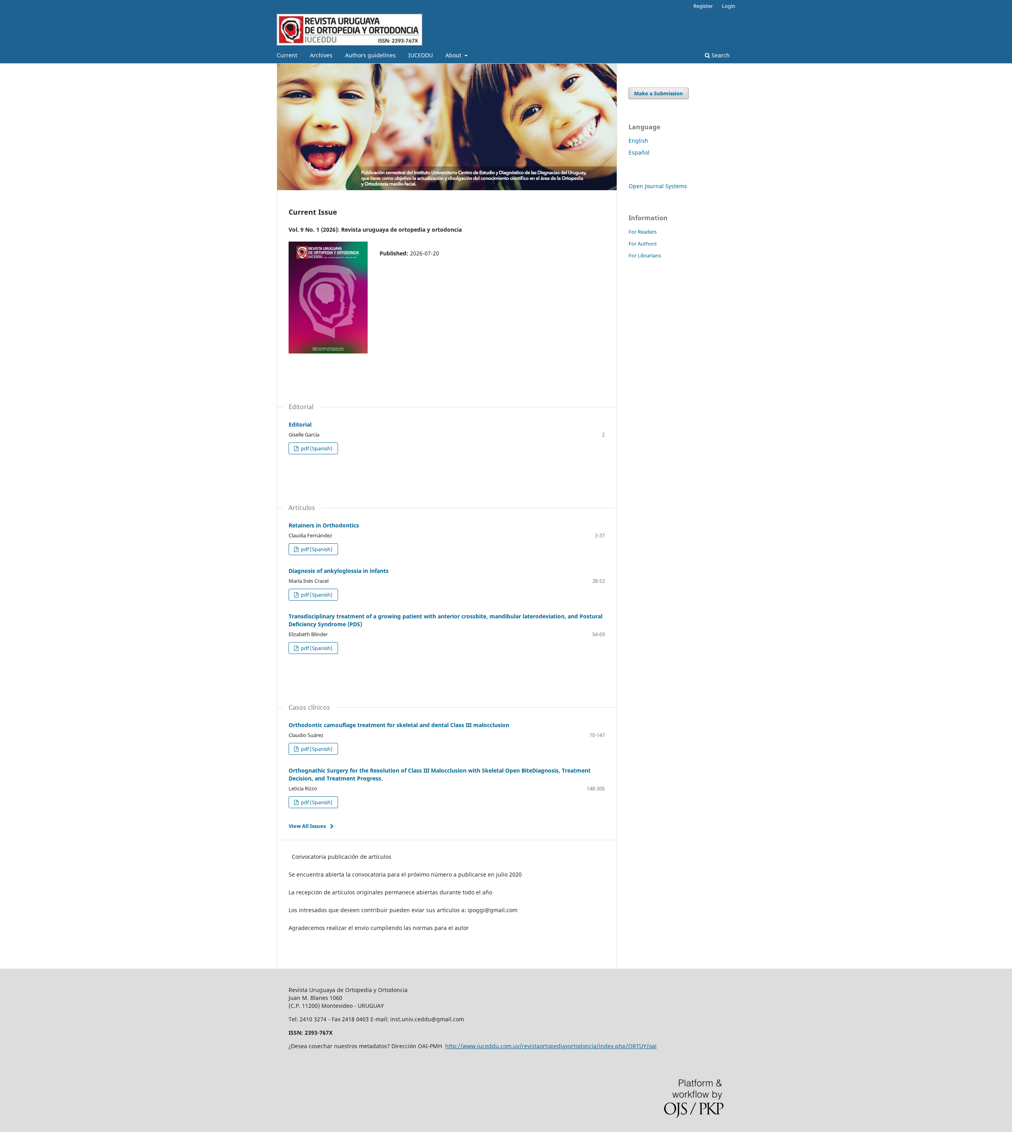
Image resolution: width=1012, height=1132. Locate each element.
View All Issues (307, 826)
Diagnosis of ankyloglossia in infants (339, 571)
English (638, 140)
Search (720, 55)
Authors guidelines (370, 55)
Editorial (300, 424)
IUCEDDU (420, 55)
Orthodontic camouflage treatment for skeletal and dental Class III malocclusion (399, 725)
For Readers (643, 231)
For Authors (643, 243)
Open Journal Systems (658, 186)
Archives (321, 55)
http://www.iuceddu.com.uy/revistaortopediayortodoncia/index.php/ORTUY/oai (551, 1046)
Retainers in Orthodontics (324, 525)
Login (728, 5)
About (454, 55)
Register (703, 5)
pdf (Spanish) (316, 448)
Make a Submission (658, 93)
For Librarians (645, 255)
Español (639, 152)
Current (287, 55)
